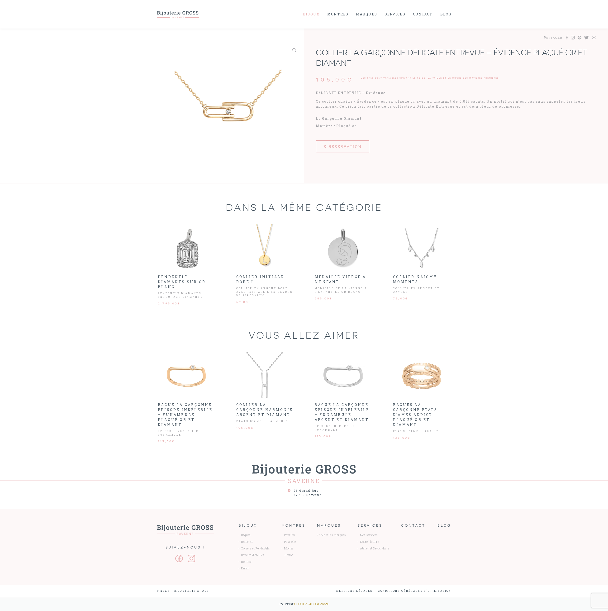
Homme (246, 561)
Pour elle (290, 542)
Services (395, 14)
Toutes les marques (332, 535)
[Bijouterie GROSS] (185, 529)
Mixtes (289, 548)
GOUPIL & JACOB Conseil (311, 604)
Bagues (246, 535)
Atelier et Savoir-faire (374, 548)
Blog (445, 14)
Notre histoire (369, 542)
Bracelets (247, 542)
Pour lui (289, 535)
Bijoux (311, 14)
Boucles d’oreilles (252, 555)
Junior (288, 555)
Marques (366, 14)
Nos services (369, 535)
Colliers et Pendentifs (255, 548)
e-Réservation (342, 146)
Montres (337, 14)
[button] (294, 50)
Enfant (246, 568)
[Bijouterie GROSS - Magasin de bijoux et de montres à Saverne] (178, 14)
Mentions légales (354, 590)
